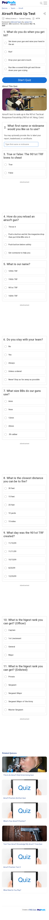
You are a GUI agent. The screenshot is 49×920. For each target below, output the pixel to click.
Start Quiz (24, 80)
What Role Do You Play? (12, 890)
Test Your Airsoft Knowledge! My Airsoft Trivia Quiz (22, 844)
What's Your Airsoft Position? (14, 821)
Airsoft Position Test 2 (12, 867)
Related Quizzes (9, 753)
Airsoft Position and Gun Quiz (14, 798)
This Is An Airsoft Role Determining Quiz (18, 775)
